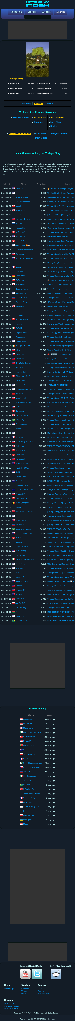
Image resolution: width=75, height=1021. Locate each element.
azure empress (22, 197)
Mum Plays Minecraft (24, 250)
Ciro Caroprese (29, 776)
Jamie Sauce (21, 520)
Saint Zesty (20, 564)
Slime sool (20, 455)
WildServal (20, 525)
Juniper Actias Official (24, 402)
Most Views (40, 133)
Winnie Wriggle (22, 341)
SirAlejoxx (20, 280)
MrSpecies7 (20, 232)
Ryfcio (18, 507)
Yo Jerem (27, 781)
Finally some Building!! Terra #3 (60, 459)
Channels (25, 989)
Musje (25, 824)
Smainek (19, 394)
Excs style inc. (21, 311)
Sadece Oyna (29, 737)
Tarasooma (20, 337)
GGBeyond (9, 1004)
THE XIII (26, 772)
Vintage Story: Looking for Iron (60, 424)
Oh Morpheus (21, 621)
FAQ (40, 989)
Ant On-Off (20, 603)
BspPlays (19, 368)
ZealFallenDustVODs (24, 389)
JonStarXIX (20, 494)
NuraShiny (20, 215)
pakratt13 (20, 429)
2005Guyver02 (22, 415)
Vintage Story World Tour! (58, 608)
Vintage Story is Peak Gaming (60, 337)
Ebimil (25, 759)
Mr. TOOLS (28, 724)
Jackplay (19, 437)
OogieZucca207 (22, 333)
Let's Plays (55, 122)
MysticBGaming (22, 463)
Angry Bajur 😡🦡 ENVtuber (27, 245)
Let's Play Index (11, 1009)
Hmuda (19, 324)
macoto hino (21, 284)
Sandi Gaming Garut (32, 807)
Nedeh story (28, 802)
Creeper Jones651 (23, 202)
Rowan (18, 193)
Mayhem (19, 568)
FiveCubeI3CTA (22, 468)
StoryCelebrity (29, 798)
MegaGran (20, 306)
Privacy (41, 991)
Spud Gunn (20, 381)
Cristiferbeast (21, 433)
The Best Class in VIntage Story (60, 320)
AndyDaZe (19, 599)
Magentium (28, 728)
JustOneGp (20, 450)
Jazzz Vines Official (31, 794)
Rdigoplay (20, 420)
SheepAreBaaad (23, 346)
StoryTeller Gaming (23, 363)
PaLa (18, 612)
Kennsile (19, 481)
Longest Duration (59, 133)
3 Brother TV (28, 789)
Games (24, 993)
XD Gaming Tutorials (24, 442)
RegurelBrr (27, 741)
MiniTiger (27, 820)
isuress (18, 538)
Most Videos (41, 138)
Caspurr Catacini (22, 302)
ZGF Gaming (21, 551)
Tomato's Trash (22, 485)
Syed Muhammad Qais (32, 763)
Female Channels (21, 118)
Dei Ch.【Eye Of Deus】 (26, 490)
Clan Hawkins (21, 498)
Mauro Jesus (28, 745)
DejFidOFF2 (21, 359)
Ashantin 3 (20, 210)
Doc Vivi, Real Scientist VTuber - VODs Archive (35, 533)
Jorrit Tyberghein (22, 503)
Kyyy (25, 811)
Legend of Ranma (23, 529)
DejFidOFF (20, 354)
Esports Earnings (11, 1006)
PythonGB (20, 446)
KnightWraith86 (22, 547)
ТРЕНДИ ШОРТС (30, 754)
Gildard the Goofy (23, 376)
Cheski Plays (21, 516)
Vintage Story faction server (59, 468)
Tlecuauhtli (20, 228)
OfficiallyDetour (22, 241)
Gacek (18, 206)
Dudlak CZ (20, 407)
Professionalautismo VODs (27, 511)
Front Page (9, 989)
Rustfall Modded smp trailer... (59, 237)
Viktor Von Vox (22, 581)
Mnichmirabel (28, 815)
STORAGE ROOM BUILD (58, 385)
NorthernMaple (22, 319)
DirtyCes (19, 188)
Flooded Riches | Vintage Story (60, 376)
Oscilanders (20, 315)
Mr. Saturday (21, 608)
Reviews (54, 126)
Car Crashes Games (31, 767)
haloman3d (20, 542)
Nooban (19, 223)
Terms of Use (43, 993)
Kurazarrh (20, 254)
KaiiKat (19, 472)
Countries (38, 122)
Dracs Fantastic (22, 385)
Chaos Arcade (21, 424)
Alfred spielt (20, 276)
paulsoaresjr (21, 293)
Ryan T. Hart (21, 372)
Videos (50, 103)
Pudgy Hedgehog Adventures (28, 258)
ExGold (19, 328)
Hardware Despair (23, 219)
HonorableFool (22, 459)
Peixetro (26, 785)
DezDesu (19, 272)
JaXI (17, 573)
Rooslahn (20, 594)
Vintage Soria (21, 577)
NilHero (19, 350)
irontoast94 (20, 590)
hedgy (18, 267)
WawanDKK (28, 719)
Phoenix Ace (21, 236)
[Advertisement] (37, 30)
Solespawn (20, 411)
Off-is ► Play (21, 298)
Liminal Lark (21, 477)
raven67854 (21, 398)
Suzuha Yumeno (23, 289)
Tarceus (19, 263)
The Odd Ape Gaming (25, 559)
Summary (26, 103)
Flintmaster (20, 555)
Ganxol (19, 586)
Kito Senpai (28, 750)
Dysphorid (20, 616)
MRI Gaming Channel (32, 732)
